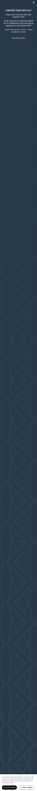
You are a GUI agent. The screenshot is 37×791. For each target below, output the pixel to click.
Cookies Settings (26, 787)
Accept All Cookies (9, 787)
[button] (18, 38)
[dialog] (18, 395)
